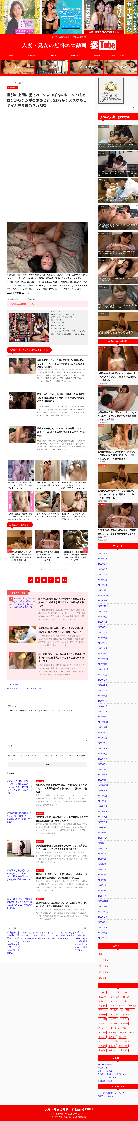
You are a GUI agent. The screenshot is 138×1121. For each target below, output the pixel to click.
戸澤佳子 (124, 1023)
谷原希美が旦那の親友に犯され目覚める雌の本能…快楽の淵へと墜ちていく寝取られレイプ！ (117, 199)
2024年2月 (102, 711)
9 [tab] (61, 569)
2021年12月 (103, 838)
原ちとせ (102, 1006)
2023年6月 (102, 753)
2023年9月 (102, 738)
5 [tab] (45, 569)
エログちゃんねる (105, 1071)
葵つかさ (112, 1046)
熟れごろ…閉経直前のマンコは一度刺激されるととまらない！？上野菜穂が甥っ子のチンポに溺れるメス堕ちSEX (61, 788)
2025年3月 (102, 643)
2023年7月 (102, 748)
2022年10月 (103, 785)
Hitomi (101, 992)
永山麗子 (112, 1032)
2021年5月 (102, 875)
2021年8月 (102, 859)
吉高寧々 (112, 1006)
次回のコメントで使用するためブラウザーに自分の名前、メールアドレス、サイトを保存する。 (47, 757)
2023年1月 (102, 769)
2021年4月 (102, 880)
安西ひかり (130, 1010)
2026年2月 (102, 585)
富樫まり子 (125, 1014)
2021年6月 (102, 869)
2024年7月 (102, 685)
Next (85, 550)
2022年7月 (102, 801)
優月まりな (115, 1001)
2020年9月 (102, 917)
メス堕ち (28, 688)
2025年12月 (103, 595)
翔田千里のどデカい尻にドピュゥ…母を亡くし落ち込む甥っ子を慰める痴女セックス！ (117, 306)
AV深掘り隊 (102, 1068)
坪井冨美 (132, 1006)
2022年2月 (102, 827)
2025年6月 (102, 627)
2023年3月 (102, 764)
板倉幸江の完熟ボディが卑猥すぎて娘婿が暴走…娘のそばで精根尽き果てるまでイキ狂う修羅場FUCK (61, 602)
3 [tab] (37, 569)
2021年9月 (102, 853)
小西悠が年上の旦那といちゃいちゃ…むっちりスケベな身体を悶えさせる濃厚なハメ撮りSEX (117, 377)
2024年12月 (103, 659)
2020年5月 (102, 938)
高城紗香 (102, 1050)
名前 (10, 745)
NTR (11, 688)
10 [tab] (65, 569)
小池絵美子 (113, 1019)
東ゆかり (126, 1028)
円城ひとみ (127, 1001)
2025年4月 (102, 637)
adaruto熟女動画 (105, 1064)
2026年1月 (102, 590)
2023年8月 (102, 743)
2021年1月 (102, 896)
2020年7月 (102, 927)
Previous (9, 550)
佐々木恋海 (115, 997)
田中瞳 (131, 1032)
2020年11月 (103, 906)
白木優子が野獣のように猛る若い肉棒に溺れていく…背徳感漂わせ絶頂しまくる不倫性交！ (117, 252)
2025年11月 (103, 601)
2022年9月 (102, 790)
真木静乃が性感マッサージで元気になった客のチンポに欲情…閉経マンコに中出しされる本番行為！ (117, 333)
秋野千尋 (114, 1041)
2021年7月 (102, 864)
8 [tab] (57, 569)
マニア (21, 688)
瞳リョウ (122, 1037)
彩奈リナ (124, 1019)
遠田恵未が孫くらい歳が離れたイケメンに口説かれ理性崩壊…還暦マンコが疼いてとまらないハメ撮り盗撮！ (117, 455)
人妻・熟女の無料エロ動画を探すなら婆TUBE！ (69, 1114)
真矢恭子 (112, 1037)
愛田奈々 (114, 1023)
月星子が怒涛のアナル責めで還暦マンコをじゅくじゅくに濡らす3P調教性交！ (117, 279)
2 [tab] (33, 569)
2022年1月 (102, 832)
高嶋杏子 (124, 1050)
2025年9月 (102, 611)
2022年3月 (102, 822)
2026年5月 (102, 569)
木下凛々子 (115, 1028)
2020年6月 (102, 932)
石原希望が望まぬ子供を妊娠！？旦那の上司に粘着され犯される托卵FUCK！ (117, 226)
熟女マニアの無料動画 (107, 1077)
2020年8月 (102, 922)
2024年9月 (102, 674)
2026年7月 (102, 558)
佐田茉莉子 (127, 997)
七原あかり (103, 997)
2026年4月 (102, 574)
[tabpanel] (19, 548)
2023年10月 (103, 732)
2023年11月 (103, 727)
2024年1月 (102, 717)
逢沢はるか (37, 688)
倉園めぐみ (103, 1001)
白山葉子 (102, 1037)
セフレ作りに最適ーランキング (111, 1093)
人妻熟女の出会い (105, 1096)
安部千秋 (102, 1014)
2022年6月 (102, 806)
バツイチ (126, 992)
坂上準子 (122, 1006)
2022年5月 (102, 811)
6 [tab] (49, 569)
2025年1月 (102, 653)
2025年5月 (102, 632)
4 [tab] (41, 569)
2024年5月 (102, 695)
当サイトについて (119, 55)
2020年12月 (103, 901)
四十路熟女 (54, 55)
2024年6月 (102, 690)
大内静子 (114, 1010)
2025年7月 (102, 622)
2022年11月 (103, 780)
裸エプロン (123, 1046)
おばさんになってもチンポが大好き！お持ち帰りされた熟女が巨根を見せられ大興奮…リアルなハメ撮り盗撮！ (117, 173)
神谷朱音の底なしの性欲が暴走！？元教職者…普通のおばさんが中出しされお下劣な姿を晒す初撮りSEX (61, 657)
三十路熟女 (32, 55)
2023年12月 (103, 722)
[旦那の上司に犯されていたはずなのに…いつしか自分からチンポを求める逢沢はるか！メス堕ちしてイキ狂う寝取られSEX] (51, 580)
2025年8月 (102, 616)
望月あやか (103, 1028)
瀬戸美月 (122, 1032)
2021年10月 (103, 848)
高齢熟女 (97, 55)
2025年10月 (103, 606)
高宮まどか (113, 1050)
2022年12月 (103, 774)
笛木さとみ (125, 1041)
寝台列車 (102, 1019)
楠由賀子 (102, 1032)
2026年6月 (102, 564)
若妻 (11, 55)
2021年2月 (102, 890)
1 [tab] (29, 569)
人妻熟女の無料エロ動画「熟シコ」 (113, 1074)
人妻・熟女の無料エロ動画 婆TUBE (69, 1109)
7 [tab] (53, 569)
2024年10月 (103, 669)
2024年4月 (102, 701)
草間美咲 (102, 1046)
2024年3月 (102, 706)
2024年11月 (103, 664)
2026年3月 (102, 580)
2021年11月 (103, 843)
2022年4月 (102, 817)
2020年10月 (103, 911)
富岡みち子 (113, 1014)
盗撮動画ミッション (106, 1081)
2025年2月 (102, 648)
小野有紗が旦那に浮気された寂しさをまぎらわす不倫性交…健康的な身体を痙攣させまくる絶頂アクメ (117, 416)
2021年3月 (102, 885)
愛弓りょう (103, 1023)
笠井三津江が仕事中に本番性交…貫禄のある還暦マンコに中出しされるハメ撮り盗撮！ (117, 146)
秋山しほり (103, 1041)
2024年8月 (102, 680)
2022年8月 (102, 796)
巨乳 (16, 688)
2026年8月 (102, 553)
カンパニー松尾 (113, 992)
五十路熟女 (75, 55)
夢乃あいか (103, 1010)
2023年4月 (102, 759)
